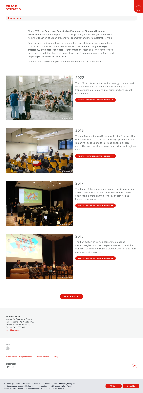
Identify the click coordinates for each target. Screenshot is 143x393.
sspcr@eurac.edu (13, 330)
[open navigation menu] (138, 8)
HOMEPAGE (70, 296)
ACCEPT (113, 386)
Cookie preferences (42, 356)
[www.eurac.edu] (68, 365)
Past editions (14, 18)
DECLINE (131, 386)
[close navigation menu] (139, 84)
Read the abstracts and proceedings (94, 100)
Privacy (55, 356)
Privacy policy (58, 388)
